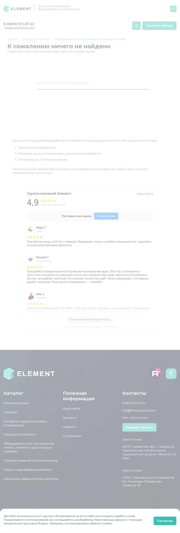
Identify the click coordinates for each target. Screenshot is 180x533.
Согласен (165, 521)
